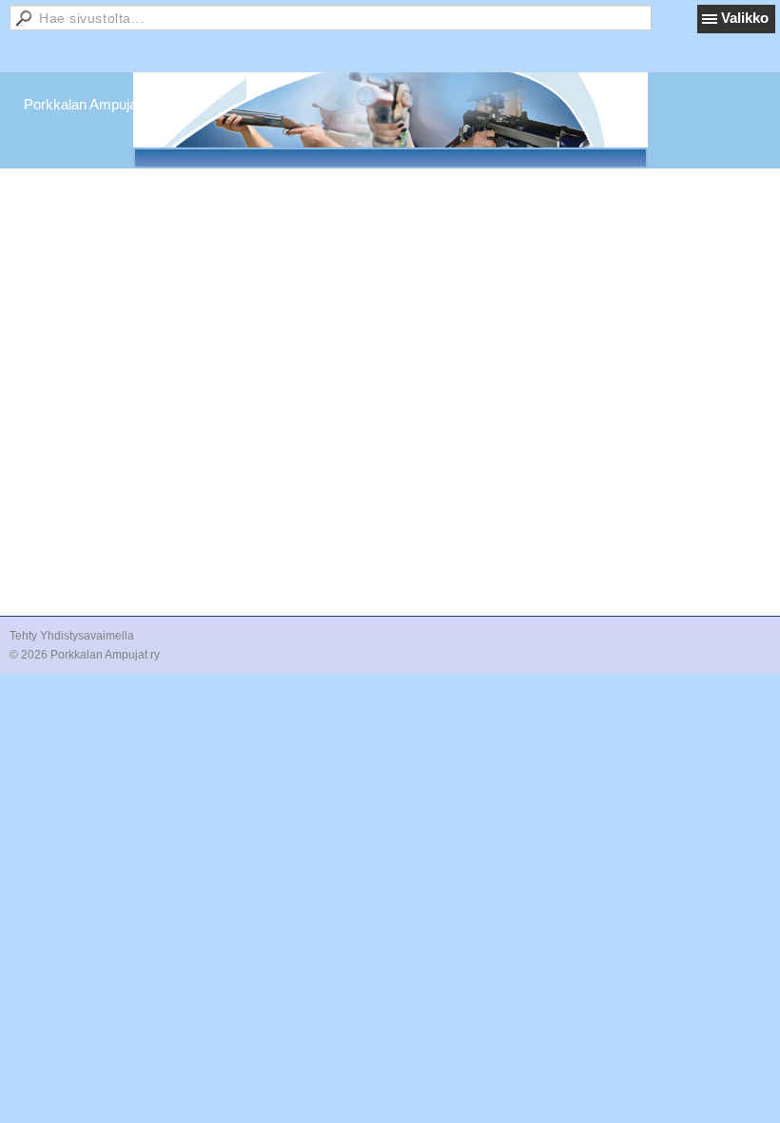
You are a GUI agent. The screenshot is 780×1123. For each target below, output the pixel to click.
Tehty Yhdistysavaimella (72, 635)
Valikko (745, 18)
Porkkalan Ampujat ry (90, 104)
